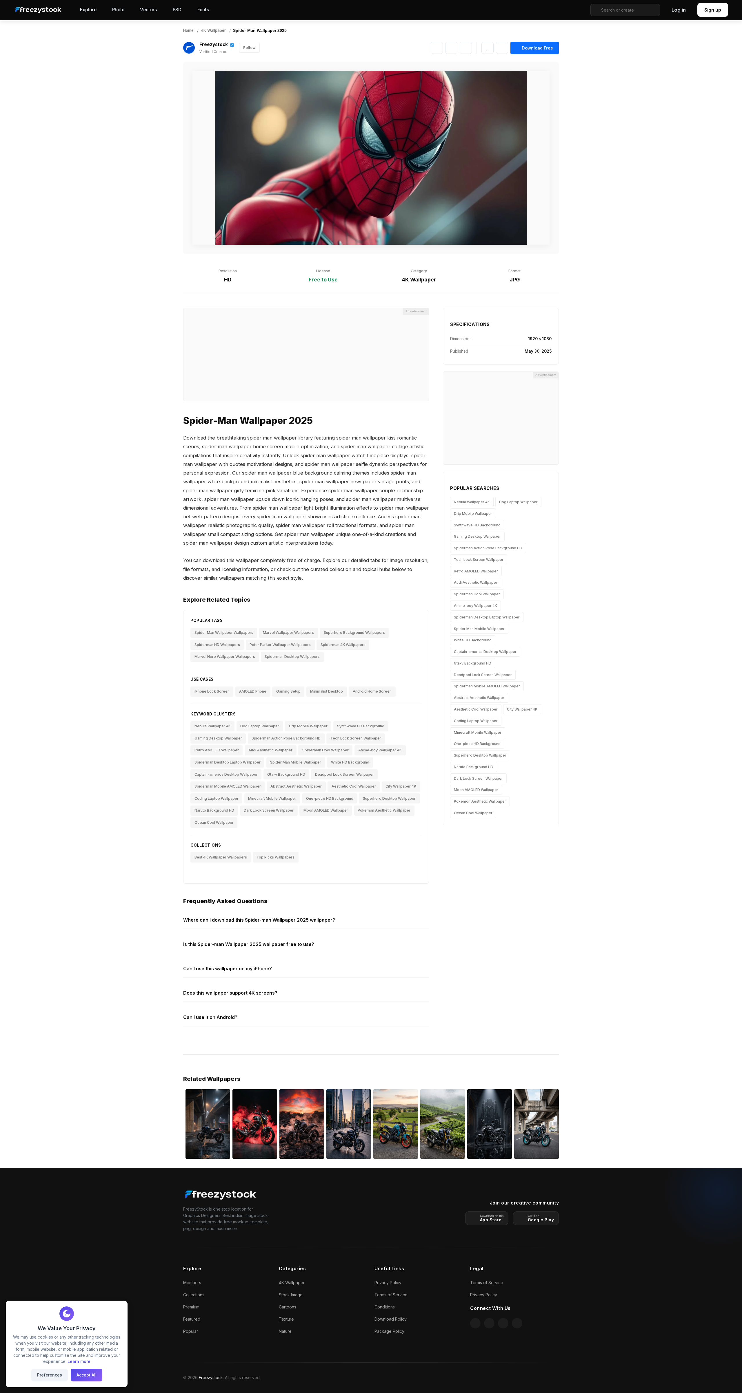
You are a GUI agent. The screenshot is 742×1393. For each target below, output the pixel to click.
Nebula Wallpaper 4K (212, 726)
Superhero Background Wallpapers (354, 632)
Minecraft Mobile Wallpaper (272, 798)
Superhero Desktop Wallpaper (389, 798)
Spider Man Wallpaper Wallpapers (223, 632)
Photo (118, 9)
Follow (249, 47)
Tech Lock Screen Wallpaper (355, 738)
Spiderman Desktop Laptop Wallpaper (227, 762)
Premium (191, 1306)
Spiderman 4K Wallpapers (343, 644)
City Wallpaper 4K (400, 786)
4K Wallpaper (213, 30)
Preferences (49, 1374)
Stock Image (291, 1294)
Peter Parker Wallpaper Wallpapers (280, 644)
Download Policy (390, 1319)
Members (192, 1282)
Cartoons (287, 1306)
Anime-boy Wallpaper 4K (380, 750)
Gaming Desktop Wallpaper (218, 738)
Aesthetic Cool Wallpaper (354, 786)
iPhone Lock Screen (212, 691)
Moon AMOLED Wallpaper (325, 810)
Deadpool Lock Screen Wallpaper (344, 774)
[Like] (487, 48)
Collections (193, 1294)
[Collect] (502, 48)
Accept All (87, 1374)
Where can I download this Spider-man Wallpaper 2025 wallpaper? (259, 920)
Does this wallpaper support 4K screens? (230, 993)
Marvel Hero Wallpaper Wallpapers (224, 656)
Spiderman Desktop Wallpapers (292, 656)
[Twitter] (466, 48)
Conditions (384, 1306)
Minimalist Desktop (326, 691)
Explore (88, 9)
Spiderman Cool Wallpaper (325, 750)
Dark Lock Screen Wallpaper (269, 810)
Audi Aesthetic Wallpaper (270, 750)
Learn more (79, 1361)
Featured (191, 1319)
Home (188, 30)
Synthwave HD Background (360, 726)
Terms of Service (391, 1294)
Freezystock (213, 44)
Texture (286, 1319)
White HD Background (350, 762)
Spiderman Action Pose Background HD (286, 738)
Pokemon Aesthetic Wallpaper (384, 810)
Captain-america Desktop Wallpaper (226, 774)
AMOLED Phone (252, 691)
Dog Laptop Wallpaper (259, 726)
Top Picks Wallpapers (275, 857)
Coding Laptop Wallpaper (216, 798)
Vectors (148, 9)
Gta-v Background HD (286, 774)
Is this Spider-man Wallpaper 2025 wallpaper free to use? (248, 944)
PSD (177, 9)
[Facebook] (451, 48)
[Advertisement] (306, 354)
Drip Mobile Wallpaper (308, 726)
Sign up (712, 10)
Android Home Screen (372, 691)
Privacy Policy (387, 1282)
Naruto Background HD (214, 810)
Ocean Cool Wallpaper (214, 822)
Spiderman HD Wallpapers (217, 644)
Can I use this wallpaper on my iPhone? (227, 968)
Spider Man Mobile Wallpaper (295, 762)
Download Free (537, 47)
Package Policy (389, 1331)
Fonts (203, 9)
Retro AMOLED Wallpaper (216, 750)
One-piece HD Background (329, 798)
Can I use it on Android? (210, 1017)
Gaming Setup (288, 691)
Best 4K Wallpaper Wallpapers (220, 857)
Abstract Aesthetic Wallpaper (296, 786)
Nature (285, 1331)
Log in (679, 10)
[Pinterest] (437, 48)
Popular (190, 1331)
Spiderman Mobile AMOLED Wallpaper (227, 786)
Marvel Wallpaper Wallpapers (288, 632)
